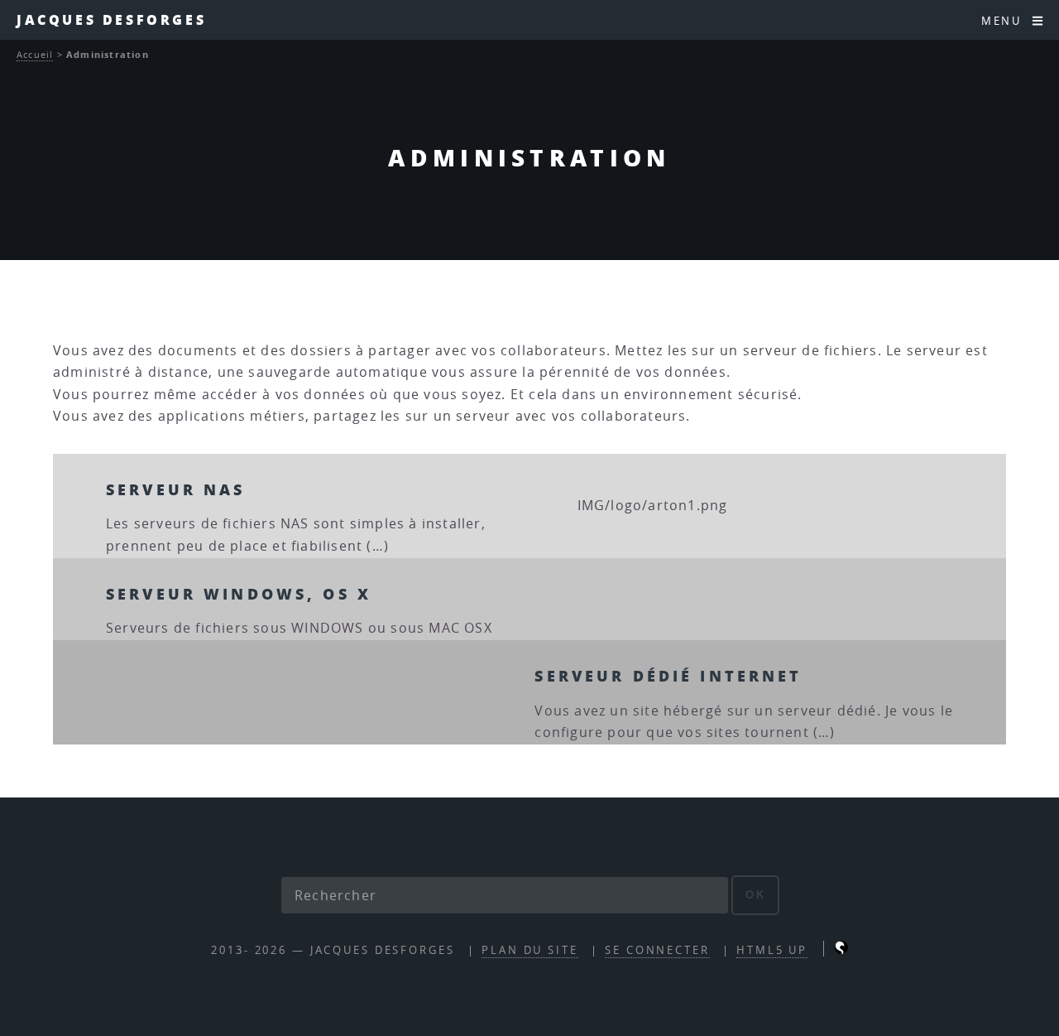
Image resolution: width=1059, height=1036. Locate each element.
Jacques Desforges (111, 19)
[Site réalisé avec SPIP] (841, 950)
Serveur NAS (176, 489)
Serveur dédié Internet (668, 675)
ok (755, 895)
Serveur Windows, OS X (238, 593)
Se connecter (657, 950)
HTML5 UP (771, 950)
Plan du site (530, 950)
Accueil (35, 54)
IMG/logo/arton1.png (652, 505)
